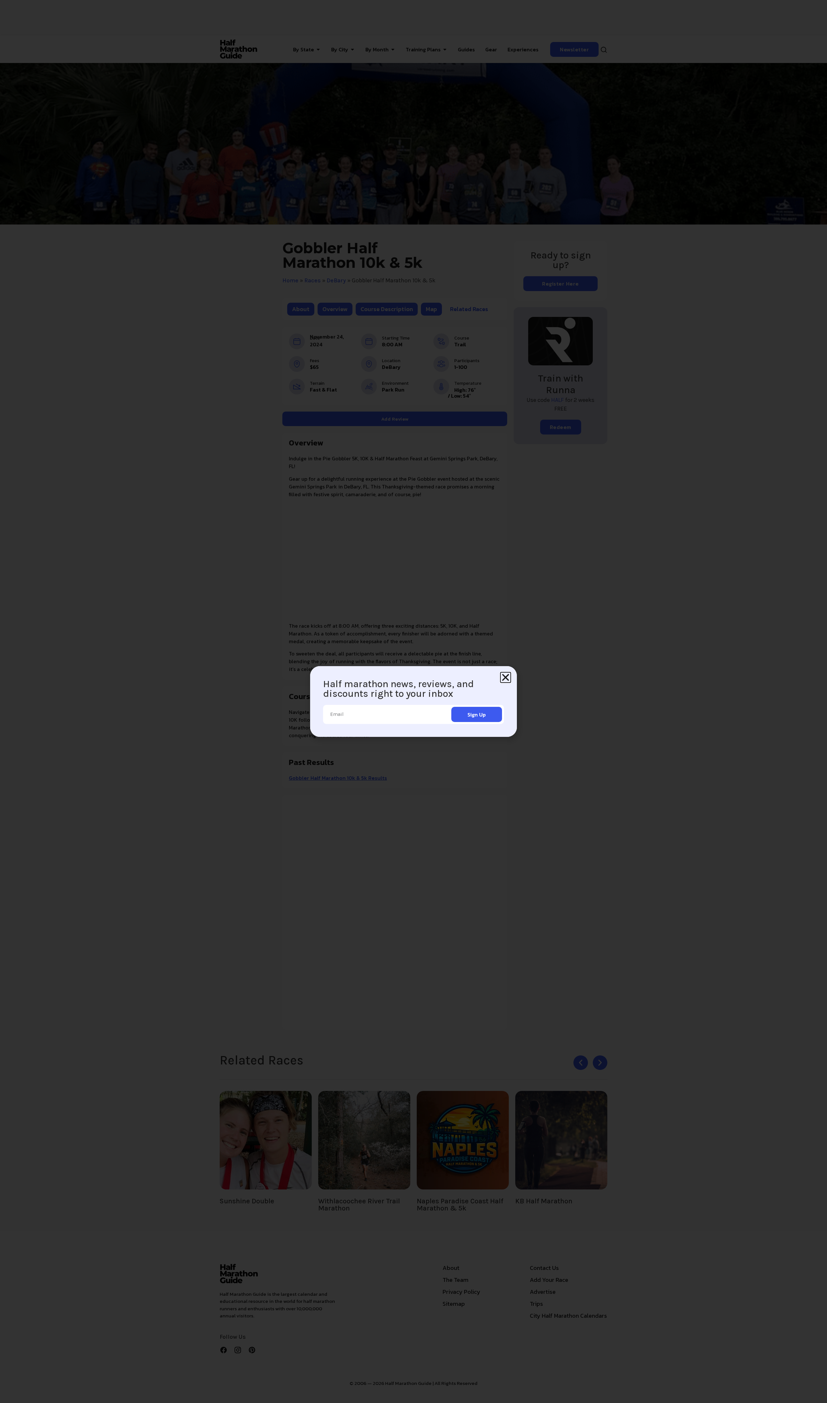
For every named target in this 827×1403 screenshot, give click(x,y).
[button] (505, 677)
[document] (413, 701)
